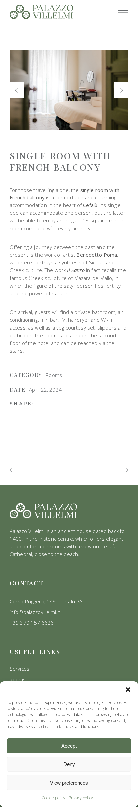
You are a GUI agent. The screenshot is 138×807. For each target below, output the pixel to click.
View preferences (69, 783)
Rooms (54, 375)
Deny (69, 764)
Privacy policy (81, 798)
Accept (69, 746)
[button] (128, 689)
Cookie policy (53, 798)
